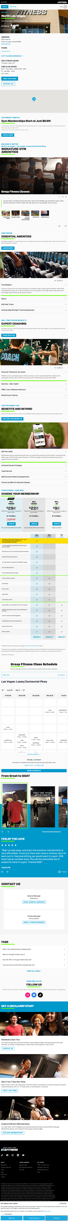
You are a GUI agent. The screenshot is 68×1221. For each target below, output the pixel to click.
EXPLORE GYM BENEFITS (12, 419)
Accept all (56, 1218)
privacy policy (47, 1211)
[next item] (66, 197)
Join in (36, 637)
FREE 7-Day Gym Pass (43, 1165)
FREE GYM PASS (9, 79)
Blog (2, 1172)
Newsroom (4, 1174)
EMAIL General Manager (34, 902)
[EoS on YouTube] (23, 1155)
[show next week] (3, 690)
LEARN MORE (8, 248)
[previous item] (59, 197)
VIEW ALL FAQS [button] (33, 971)
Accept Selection (34, 1218)
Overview (63, 1203)
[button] (66, 285)
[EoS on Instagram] (13, 1155)
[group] (5, 213)
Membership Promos (43, 1169)
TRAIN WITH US (9, 335)
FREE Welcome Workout (25, 1167)
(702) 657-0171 (5, 51)
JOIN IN (4, 6)
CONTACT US (8, 84)
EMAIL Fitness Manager (34, 922)
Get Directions (5, 44)
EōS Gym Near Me (6, 1167)
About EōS (4, 1165)
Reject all (11, 1218)
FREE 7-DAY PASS (10, 1091)
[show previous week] (23, 690)
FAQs (2, 1169)
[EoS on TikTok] (2, 1155)
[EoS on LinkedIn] (18, 1155)
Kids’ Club (21, 1169)
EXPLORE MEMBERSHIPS (13, 1133)
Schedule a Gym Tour (43, 1167)
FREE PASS (13, 6)
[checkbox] (6, 1214)
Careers (3, 1177)
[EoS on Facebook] (7, 1155)
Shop (38, 1172)
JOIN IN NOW (8, 135)
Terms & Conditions (32, 646)
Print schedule (34, 771)
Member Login (23, 1165)
